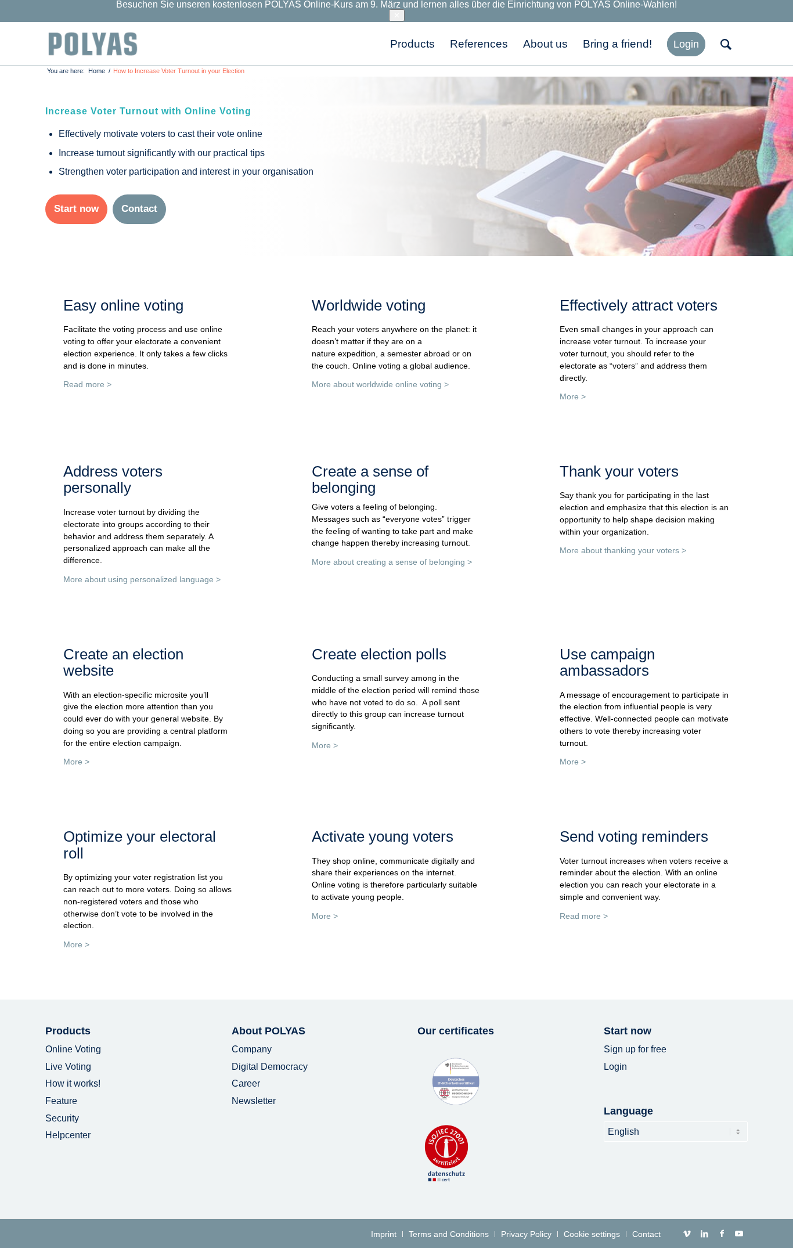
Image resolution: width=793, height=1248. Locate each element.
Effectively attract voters (639, 305)
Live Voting (68, 1067)
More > (573, 396)
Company (252, 1049)
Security (62, 1118)
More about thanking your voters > (623, 550)
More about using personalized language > (142, 579)
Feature (61, 1101)
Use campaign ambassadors (607, 662)
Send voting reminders (634, 836)
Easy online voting (123, 305)
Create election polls (379, 654)
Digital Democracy (270, 1067)
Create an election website (123, 662)
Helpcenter (68, 1135)
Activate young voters (382, 836)
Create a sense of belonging (370, 480)
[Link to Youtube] (739, 1233)
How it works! (72, 1083)
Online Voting (73, 1049)
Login (615, 1067)
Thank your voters (619, 471)
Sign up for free (635, 1049)
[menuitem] (412, 44)
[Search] (730, 44)
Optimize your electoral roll (139, 845)
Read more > (87, 384)
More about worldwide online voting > (380, 384)
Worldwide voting (369, 305)
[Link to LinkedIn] (704, 1233)
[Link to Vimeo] (686, 1233)
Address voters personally (113, 480)
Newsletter (254, 1101)
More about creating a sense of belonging (388, 562)
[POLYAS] (92, 44)
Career (246, 1083)
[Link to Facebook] (721, 1233)
